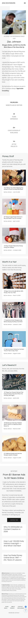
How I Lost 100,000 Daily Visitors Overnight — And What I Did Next (14, 543)
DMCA (5, 608)
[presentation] (14, 177)
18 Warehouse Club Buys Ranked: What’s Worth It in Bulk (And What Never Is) (13, 424)
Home (6, 606)
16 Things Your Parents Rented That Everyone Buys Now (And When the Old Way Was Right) (13, 394)
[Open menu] (24, 3)
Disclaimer (20, 608)
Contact (20, 606)
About (13, 606)
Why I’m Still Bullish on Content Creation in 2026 (13, 529)
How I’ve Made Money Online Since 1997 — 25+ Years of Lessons (13, 557)
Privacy (12, 608)
